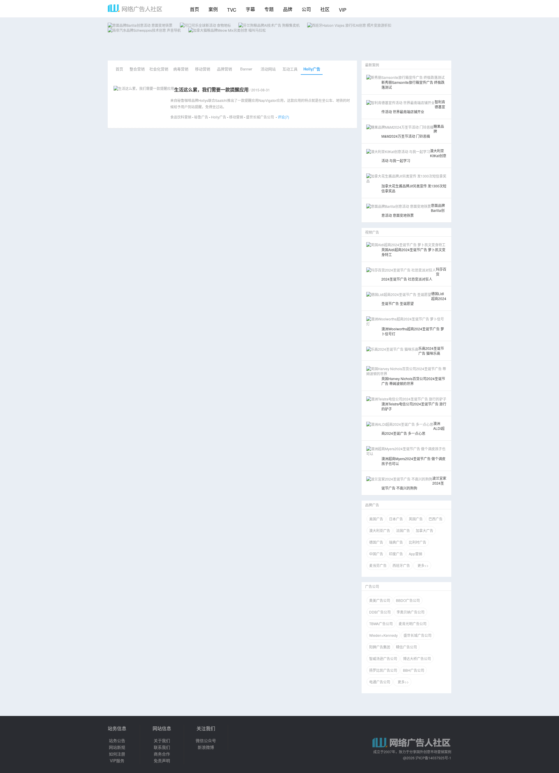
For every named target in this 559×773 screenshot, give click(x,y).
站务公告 (117, 740)
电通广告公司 (379, 681)
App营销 (415, 553)
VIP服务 (117, 760)
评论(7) (283, 116)
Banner (246, 69)
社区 (325, 9)
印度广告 (396, 553)
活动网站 (268, 69)
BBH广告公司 (413, 670)
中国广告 (376, 553)
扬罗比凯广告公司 (383, 670)
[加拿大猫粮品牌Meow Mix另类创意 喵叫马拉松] (227, 30)
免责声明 (162, 760)
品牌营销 (224, 69)
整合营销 (137, 69)
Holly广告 (311, 69)
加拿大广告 (424, 530)
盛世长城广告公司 (260, 116)
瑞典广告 (396, 542)
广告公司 (372, 586)
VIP (342, 9)
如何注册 (117, 754)
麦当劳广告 (378, 565)
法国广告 (403, 530)
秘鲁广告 (201, 116)
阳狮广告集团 (379, 646)
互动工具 (290, 69)
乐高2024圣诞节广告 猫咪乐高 (431, 351)
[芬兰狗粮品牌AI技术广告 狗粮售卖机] (269, 25)
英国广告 (416, 518)
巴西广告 (436, 518)
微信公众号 (206, 740)
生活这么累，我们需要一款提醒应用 (211, 89)
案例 (213, 9)
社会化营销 (158, 69)
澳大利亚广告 (379, 530)
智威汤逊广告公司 (383, 658)
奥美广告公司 (379, 600)
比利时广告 (417, 542)
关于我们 (162, 740)
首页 (194, 9)
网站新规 (117, 747)
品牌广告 (372, 504)
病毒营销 (180, 69)
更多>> (422, 565)
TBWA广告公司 (381, 623)
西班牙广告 (401, 565)
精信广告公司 (406, 646)
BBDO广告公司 (408, 600)
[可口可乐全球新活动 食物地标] (205, 25)
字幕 (250, 9)
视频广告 (372, 232)
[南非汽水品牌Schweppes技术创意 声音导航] (144, 30)
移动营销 (202, 69)
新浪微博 (206, 747)
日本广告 (396, 518)
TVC (231, 9)
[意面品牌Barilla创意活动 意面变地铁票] (140, 25)
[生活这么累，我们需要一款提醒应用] (144, 88)
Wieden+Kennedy (383, 635)
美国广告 (376, 518)
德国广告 (376, 542)
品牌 (287, 9)
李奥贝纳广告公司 (410, 611)
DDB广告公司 (380, 611)
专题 (269, 9)
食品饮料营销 (180, 116)
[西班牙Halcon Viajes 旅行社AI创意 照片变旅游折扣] (349, 25)
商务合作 (162, 754)
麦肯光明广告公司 (413, 623)
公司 (306, 9)
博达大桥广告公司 (417, 658)
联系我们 (162, 747)
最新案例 (372, 64)
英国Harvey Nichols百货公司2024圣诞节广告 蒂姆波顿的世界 (413, 381)
